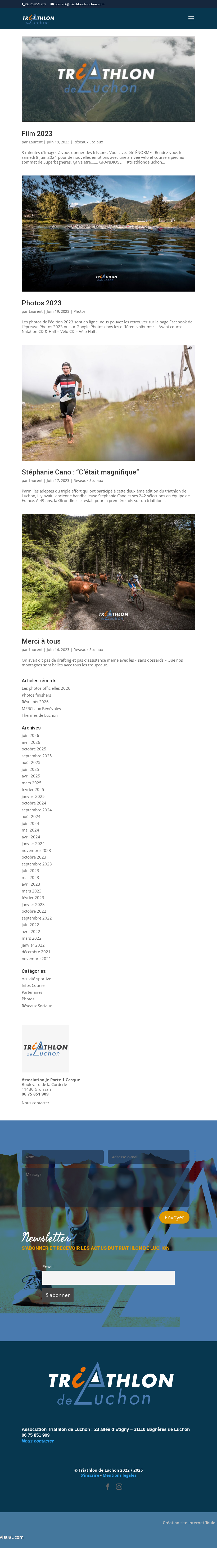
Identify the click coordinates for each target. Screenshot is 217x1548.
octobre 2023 (34, 857)
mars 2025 (32, 782)
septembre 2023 (37, 864)
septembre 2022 (37, 918)
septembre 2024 (37, 809)
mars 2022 (32, 938)
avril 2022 (31, 931)
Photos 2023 (42, 303)
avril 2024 (31, 836)
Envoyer (174, 1217)
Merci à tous (41, 641)
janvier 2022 (33, 945)
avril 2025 (31, 776)
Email (47, 1267)
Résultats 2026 (35, 701)
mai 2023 (30, 877)
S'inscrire (90, 1475)
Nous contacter (35, 1102)
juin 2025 (30, 769)
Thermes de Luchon (40, 715)
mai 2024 (30, 830)
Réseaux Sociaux (88, 141)
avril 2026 (31, 742)
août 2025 (31, 762)
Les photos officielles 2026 (46, 688)
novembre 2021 (36, 958)
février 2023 (33, 897)
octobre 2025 (34, 748)
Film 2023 (37, 134)
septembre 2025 (37, 755)
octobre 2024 (34, 803)
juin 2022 (30, 924)
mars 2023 (32, 891)
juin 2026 (30, 735)
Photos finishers (36, 695)
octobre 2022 (34, 911)
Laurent (36, 141)
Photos (79, 311)
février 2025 (33, 789)
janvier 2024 (33, 843)
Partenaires (32, 992)
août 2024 (31, 816)
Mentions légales (119, 1475)
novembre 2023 (36, 850)
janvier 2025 (33, 796)
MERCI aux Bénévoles (41, 708)
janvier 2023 (33, 904)
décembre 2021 (36, 951)
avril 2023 (31, 884)
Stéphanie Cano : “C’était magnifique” (80, 472)
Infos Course (33, 985)
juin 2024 (30, 823)
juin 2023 (30, 870)
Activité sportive (36, 978)
